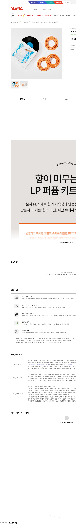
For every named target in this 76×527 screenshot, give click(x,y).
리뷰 (44, 99)
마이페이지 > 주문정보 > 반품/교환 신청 (38, 365)
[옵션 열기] (54, 516)
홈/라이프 (17, 22)
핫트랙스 (35, 9)
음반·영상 (30, 15)
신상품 (62, 15)
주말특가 (48, 15)
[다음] (63, 54)
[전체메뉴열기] (13, 15)
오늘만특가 (39, 15)
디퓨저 (54, 22)
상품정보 (22, 99)
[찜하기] (69, 522)
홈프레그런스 (44, 22)
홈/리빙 (26, 22)
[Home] (12, 22)
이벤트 (68, 15)
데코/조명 (34, 22)
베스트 (56, 15)
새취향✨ (21, 15)
